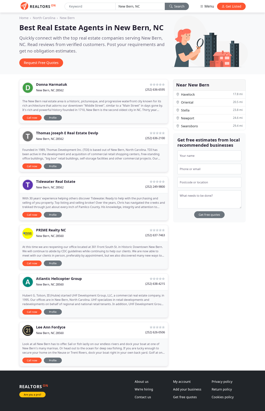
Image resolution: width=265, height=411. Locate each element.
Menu (209, 6)
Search (178, 6)
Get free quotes (209, 215)
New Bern (67, 18)
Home (23, 18)
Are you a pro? (32, 394)
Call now (32, 117)
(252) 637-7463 (155, 235)
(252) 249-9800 (155, 187)
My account (182, 381)
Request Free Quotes (41, 62)
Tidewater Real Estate (55, 181)
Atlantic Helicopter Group (59, 278)
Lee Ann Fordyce (50, 327)
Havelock (211, 94)
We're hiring (144, 389)
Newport (211, 118)
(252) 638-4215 (155, 284)
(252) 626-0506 (155, 332)
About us (142, 381)
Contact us (143, 397)
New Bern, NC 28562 (50, 90)
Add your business (187, 389)
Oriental (211, 102)
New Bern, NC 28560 (50, 236)
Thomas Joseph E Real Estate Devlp (67, 133)
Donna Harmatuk (51, 84)
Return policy (222, 389)
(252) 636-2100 (155, 138)
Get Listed (233, 6)
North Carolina (44, 18)
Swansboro (211, 126)
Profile (53, 117)
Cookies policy (223, 397)
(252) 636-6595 (155, 90)
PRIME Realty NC (51, 230)
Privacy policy (222, 381)
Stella (211, 110)
